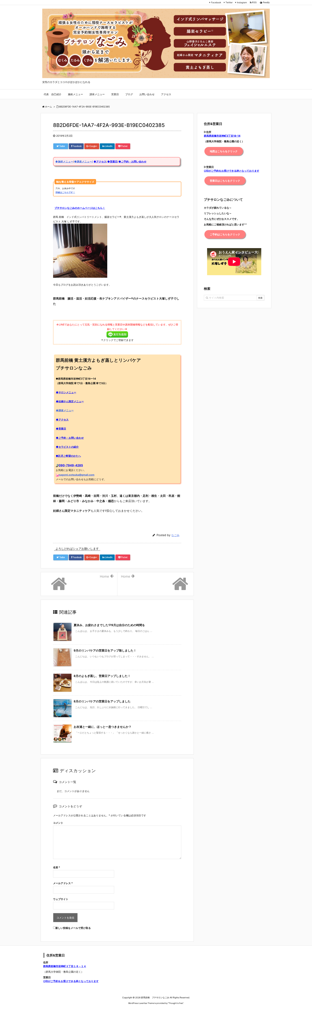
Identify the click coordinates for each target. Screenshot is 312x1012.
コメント (58, 822)
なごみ (175, 535)
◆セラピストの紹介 (67, 446)
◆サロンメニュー (66, 392)
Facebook (216, 2)
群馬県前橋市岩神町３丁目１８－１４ (64, 966)
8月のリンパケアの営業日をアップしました (102, 701)
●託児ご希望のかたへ (68, 455)
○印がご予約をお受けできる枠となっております (71, 981)
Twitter (229, 2)
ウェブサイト (60, 899)
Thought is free (176, 1003)
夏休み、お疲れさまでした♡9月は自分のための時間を (109, 625)
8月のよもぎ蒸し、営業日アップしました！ (102, 676)
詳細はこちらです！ (65, 192)
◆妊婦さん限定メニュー (70, 401)
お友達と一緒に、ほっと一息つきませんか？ (102, 727)
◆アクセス (100, 161)
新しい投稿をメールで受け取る (73, 927)
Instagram (242, 2)
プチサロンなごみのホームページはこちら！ (80, 207)
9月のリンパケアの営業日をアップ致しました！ (105, 650)
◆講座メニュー (65, 410)
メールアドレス (63, 883)
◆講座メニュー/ (83, 161)
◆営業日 (112, 161)
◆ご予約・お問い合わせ (132, 161)
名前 (56, 867)
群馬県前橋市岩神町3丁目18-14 (222, 135)
